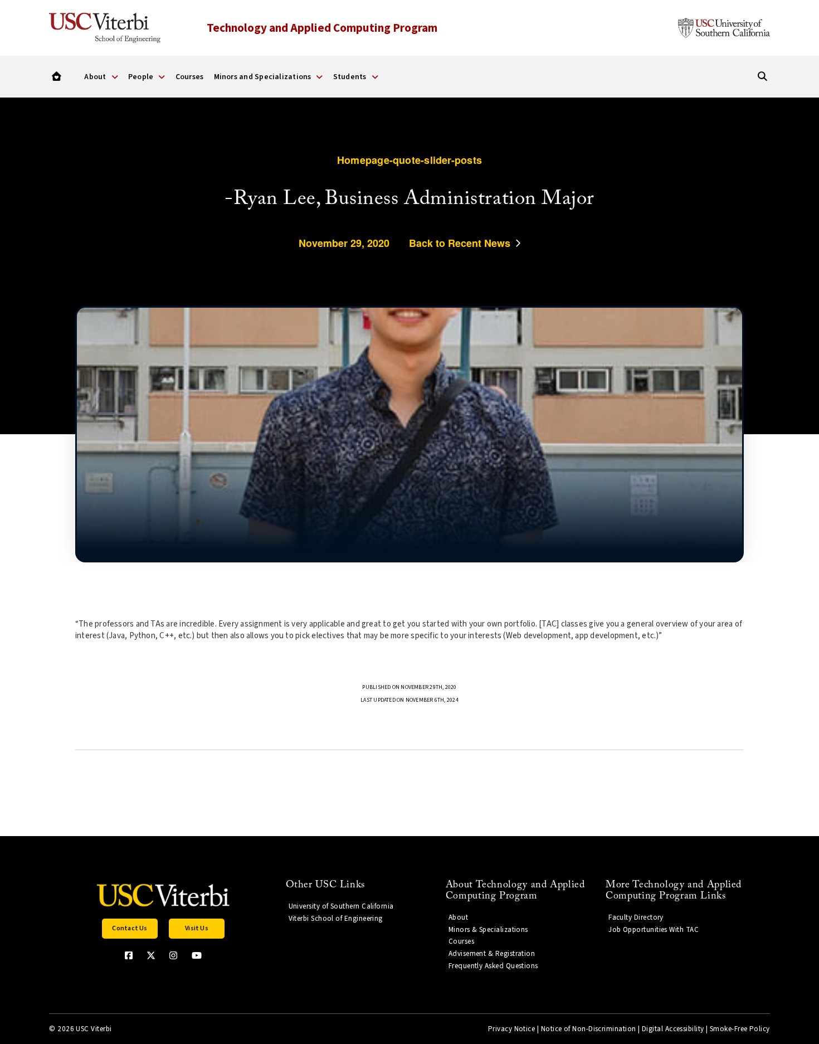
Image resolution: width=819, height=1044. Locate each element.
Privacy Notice (511, 1029)
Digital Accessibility (673, 1029)
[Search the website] (762, 76)
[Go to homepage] (56, 76)
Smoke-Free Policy (740, 1029)
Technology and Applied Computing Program (322, 28)
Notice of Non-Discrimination (588, 1029)
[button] (130, 929)
